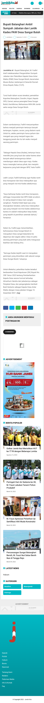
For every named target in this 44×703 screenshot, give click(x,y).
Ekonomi (27, 8)
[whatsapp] (18, 308)
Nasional (5, 667)
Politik (11, 8)
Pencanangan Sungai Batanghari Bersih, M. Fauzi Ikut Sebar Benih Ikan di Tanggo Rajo (21, 555)
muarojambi (28, 586)
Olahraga (36, 8)
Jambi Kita (28, 699)
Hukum (4, 8)
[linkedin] (30, 308)
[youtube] (18, 648)
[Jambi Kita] (9, 5)
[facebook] (5, 308)
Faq (3, 686)
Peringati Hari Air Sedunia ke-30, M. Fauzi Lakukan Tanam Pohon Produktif (21, 485)
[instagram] (15, 648)
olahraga (7, 592)
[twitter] (11, 308)
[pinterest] (24, 308)
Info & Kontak (7, 683)
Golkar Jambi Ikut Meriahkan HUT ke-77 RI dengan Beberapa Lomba (22, 449)
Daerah (19, 8)
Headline (7, 586)
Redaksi (5, 676)
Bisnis (4, 663)
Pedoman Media (8, 679)
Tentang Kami (7, 672)
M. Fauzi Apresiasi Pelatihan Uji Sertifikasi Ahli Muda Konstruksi (21, 520)
